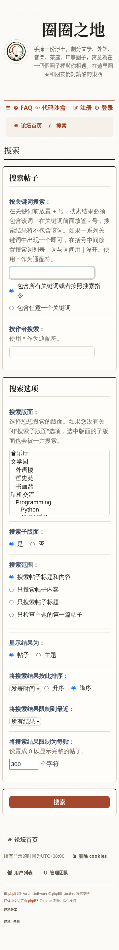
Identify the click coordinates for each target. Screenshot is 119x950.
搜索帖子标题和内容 (44, 577)
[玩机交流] (59, 495)
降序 (85, 688)
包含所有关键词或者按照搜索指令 (58, 291)
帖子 (23, 655)
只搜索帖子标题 (38, 602)
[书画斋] (59, 486)
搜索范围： (24, 564)
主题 (50, 655)
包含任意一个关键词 (44, 308)
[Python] (59, 510)
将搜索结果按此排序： (39, 676)
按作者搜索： (27, 329)
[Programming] (59, 502)
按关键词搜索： (30, 201)
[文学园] (59, 462)
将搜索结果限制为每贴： (42, 741)
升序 (58, 688)
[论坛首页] (16, 51)
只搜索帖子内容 (38, 589)
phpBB (13, 893)
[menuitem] (22, 107)
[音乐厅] (59, 453)
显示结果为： (27, 643)
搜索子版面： (27, 531)
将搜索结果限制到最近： (42, 709)
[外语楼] (59, 470)
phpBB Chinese (40, 900)
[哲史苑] (59, 478)
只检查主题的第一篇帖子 (50, 614)
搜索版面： (24, 412)
